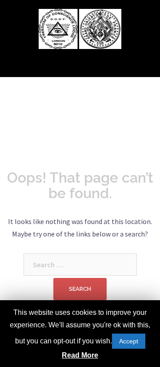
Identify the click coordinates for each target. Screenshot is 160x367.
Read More (80, 355)
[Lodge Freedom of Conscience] (58, 28)
